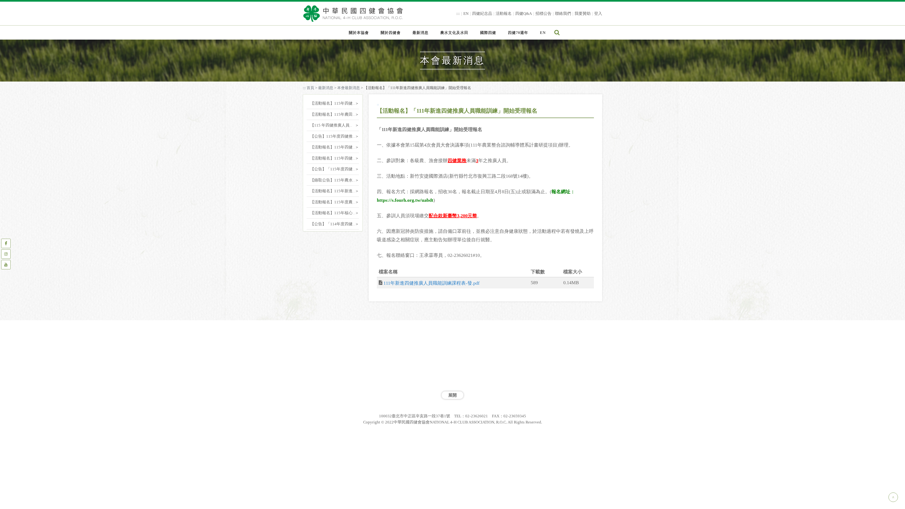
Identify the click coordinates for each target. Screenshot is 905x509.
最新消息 (420, 33)
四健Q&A (523, 13)
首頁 (310, 88)
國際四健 (488, 33)
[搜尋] (557, 33)
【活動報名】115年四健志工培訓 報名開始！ (350, 103)
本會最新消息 (348, 88)
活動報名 (504, 13)
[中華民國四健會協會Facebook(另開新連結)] (6, 243)
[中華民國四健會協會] (353, 13)
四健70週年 (518, 33)
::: (458, 13)
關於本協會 (359, 33)
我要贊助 (583, 13)
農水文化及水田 (454, 33)
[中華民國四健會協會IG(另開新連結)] (6, 254)
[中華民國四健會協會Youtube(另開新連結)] (6, 264)
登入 (598, 13)
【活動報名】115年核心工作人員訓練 (343, 213)
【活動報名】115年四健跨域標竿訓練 (343, 147)
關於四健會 (391, 33)
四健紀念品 (482, 13)
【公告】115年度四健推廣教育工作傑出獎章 (349, 136)
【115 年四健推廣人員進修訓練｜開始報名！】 (352, 125)
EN (466, 13)
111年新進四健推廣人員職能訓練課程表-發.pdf (431, 283)
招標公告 (543, 13)
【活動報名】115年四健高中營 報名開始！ (348, 158)
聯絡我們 (563, 13)
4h (335, 45)
